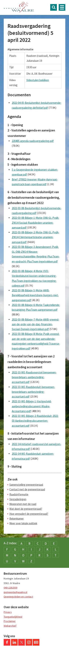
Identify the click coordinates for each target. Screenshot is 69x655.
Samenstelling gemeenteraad (26, 484)
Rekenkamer (16, 518)
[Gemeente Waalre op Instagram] (29, 644)
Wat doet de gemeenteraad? (25, 509)
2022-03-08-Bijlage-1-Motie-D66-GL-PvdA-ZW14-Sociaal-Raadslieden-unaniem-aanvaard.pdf (35, 222)
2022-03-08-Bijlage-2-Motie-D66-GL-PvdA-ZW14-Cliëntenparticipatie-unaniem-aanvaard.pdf (35, 237)
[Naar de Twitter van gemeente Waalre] (21, 644)
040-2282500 (10, 587)
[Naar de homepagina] (19, 7)
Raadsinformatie (18, 494)
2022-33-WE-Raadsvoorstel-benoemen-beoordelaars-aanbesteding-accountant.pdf (34, 377)
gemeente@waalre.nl (15, 592)
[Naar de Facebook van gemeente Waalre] (7, 644)
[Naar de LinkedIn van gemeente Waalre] (14, 644)
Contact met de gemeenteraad (27, 489)
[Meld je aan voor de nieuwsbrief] (36, 644)
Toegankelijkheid (13, 616)
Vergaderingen (17, 499)
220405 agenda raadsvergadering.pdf (33, 141)
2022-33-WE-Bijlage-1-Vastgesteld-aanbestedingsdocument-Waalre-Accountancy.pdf (32, 406)
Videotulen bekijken (37, 80)
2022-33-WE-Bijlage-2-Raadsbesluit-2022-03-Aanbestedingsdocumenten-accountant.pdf (35, 420)
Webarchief (10, 625)
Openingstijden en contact (18, 596)
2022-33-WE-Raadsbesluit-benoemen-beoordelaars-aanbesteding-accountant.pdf (33, 391)
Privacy (8, 612)
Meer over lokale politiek (23, 523)
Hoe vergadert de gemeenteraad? (28, 513)
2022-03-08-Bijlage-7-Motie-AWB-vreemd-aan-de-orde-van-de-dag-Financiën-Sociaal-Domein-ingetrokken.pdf (35, 324)
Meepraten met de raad (22, 504)
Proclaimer (10, 621)
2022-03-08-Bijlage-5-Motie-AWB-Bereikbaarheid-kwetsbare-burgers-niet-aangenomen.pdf (35, 295)
